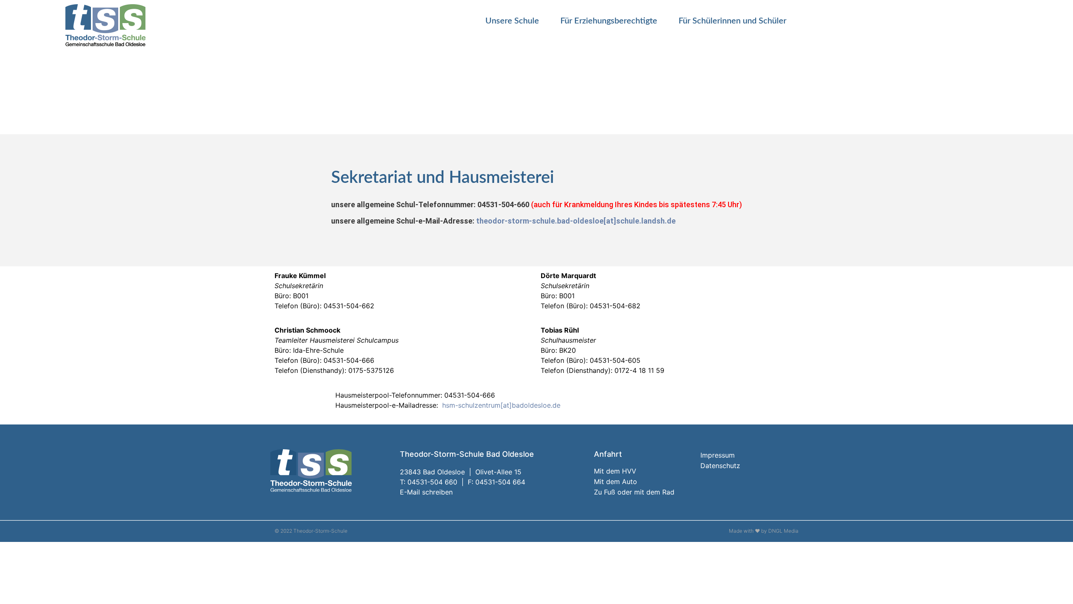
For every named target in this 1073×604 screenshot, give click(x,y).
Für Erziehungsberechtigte (608, 21)
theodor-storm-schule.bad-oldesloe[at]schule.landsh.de (576, 220)
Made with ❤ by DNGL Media (763, 531)
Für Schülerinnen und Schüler (732, 21)
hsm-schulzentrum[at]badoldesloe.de (501, 405)
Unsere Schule (512, 21)
